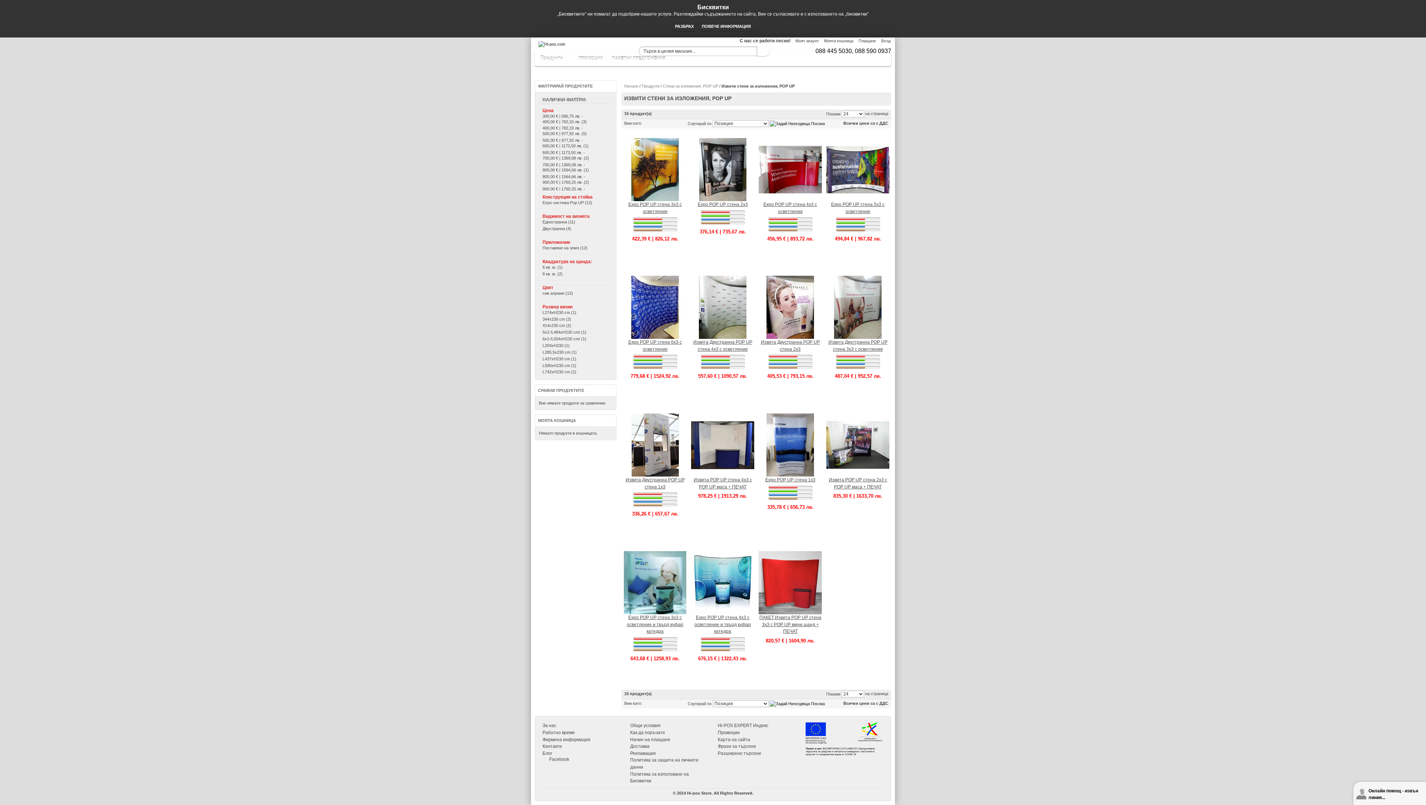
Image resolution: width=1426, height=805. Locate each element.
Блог (547, 753)
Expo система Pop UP (563, 202)
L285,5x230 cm (556, 352)
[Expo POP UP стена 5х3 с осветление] (857, 141)
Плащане (867, 41)
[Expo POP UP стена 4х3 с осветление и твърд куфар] (722, 554)
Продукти (651, 86)
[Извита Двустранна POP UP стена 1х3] (655, 416)
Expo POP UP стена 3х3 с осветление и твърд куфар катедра (655, 624)
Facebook (559, 759)
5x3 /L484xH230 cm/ (561, 332)
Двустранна (554, 228)
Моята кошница (838, 41)
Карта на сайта (734, 739)
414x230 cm (554, 325)
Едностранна (555, 222)
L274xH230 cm (556, 312)
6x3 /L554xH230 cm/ (561, 339)
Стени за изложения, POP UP (690, 86)
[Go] (763, 51)
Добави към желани (655, 258)
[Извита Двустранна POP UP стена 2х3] (790, 278)
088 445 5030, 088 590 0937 (853, 51)
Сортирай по (700, 123)
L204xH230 (553, 345)
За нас (549, 725)
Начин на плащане (650, 739)
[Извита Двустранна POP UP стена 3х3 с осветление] (857, 278)
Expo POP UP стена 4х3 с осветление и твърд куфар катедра (722, 624)
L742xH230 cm (556, 372)
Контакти (552, 746)
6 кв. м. (549, 267)
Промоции (729, 732)
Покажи (833, 114)
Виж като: (633, 123)
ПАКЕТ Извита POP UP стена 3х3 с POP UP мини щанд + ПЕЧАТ (790, 624)
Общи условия (645, 725)
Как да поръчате (647, 732)
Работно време (559, 732)
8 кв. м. (549, 274)
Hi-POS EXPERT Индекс (743, 725)
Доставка (639, 746)
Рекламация (643, 753)
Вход (886, 41)
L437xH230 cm (556, 359)
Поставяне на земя (561, 248)
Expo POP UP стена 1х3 (790, 479)
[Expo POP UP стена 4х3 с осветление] (790, 141)
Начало (631, 86)
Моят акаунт (807, 41)
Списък (656, 123)
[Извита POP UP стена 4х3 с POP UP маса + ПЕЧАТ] (722, 416)
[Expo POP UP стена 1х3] (790, 416)
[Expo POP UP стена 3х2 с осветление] (722, 141)
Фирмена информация (566, 739)
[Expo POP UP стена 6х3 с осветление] (655, 278)
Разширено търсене (739, 753)
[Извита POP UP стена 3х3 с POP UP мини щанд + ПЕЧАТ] (790, 554)
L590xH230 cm (556, 365)
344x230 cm (554, 319)
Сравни (655, 263)
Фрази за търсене (737, 746)
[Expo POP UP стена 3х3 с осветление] (655, 141)
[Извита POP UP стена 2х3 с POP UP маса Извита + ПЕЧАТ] (857, 416)
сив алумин (553, 293)
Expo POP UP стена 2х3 (723, 204)
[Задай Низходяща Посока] (797, 123)
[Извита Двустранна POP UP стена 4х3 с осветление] (722, 278)
